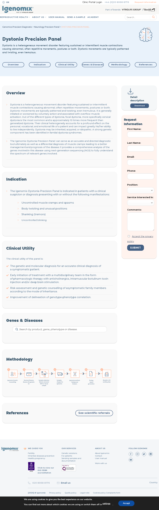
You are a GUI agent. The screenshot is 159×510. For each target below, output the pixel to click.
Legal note (84, 493)
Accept (126, 503)
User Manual (56, 17)
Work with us (101, 463)
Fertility (31, 453)
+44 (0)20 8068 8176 (117, 2)
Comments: (134, 209)
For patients (66, 456)
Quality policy (70, 493)
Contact (98, 456)
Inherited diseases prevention (41, 456)
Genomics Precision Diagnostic (17, 27)
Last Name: (134, 143)
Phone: (131, 170)
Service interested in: (140, 197)
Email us (65, 482)
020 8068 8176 (40, 482)
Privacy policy (55, 493)
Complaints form (113, 493)
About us (38, 17)
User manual (101, 458)
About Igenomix (102, 453)
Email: (130, 156)
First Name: (134, 129)
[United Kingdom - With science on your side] (17, 9)
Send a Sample (76, 17)
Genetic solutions (69, 453)
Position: (132, 184)
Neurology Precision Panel (46, 27)
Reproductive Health (14, 17)
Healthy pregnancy (36, 458)
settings (106, 503)
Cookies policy (99, 493)
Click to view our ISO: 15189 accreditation (46, 470)
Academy (93, 17)
